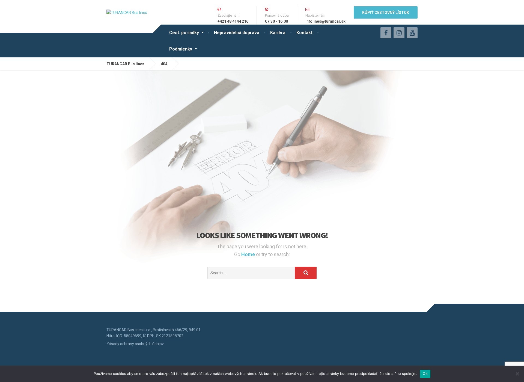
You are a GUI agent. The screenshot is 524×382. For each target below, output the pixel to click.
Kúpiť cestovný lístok (385, 12)
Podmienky (180, 49)
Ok (425, 373)
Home (248, 254)
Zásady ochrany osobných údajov (135, 344)
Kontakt (304, 32)
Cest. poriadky (184, 32)
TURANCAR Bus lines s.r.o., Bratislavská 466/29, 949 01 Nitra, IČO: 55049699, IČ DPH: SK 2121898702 (153, 333)
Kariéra (277, 32)
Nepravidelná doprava (236, 32)
